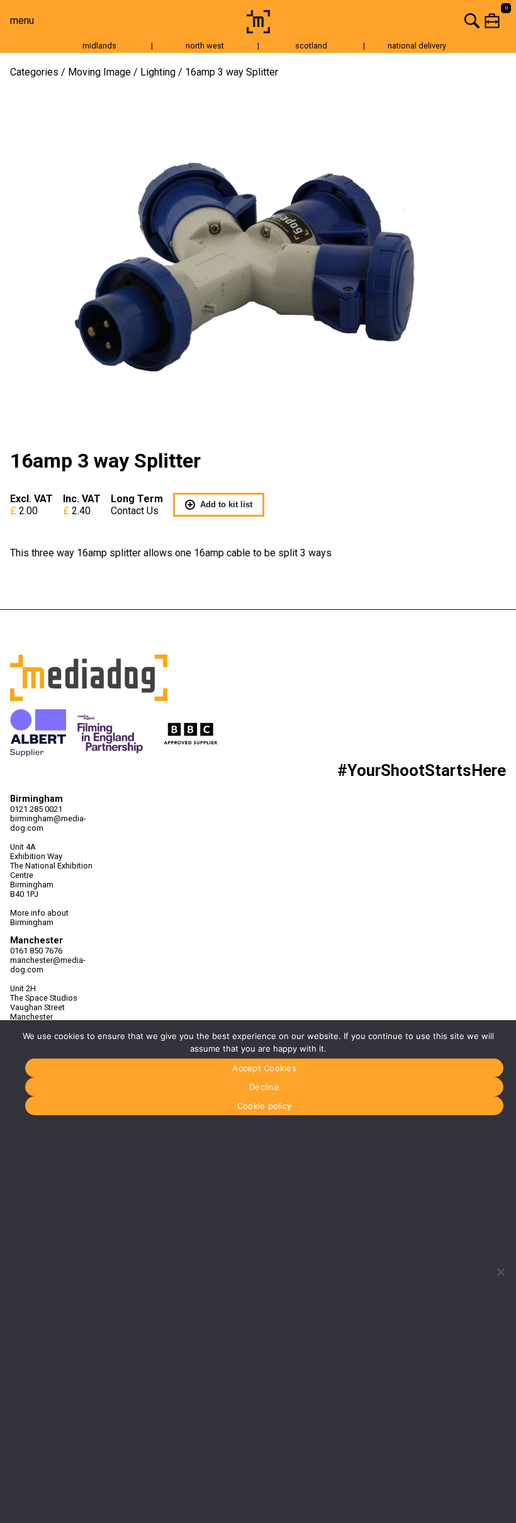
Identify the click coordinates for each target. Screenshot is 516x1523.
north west (205, 45)
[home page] (258, 30)
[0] (395, 20)
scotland (311, 45)
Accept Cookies (264, 1068)
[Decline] (500, 1272)
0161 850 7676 (36, 950)
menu (22, 20)
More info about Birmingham (39, 917)
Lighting (158, 72)
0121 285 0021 (36, 809)
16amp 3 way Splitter (231, 72)
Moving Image (99, 72)
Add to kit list (226, 504)
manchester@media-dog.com (48, 964)
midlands (99, 45)
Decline (264, 1087)
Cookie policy (264, 1106)
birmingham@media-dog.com (48, 823)
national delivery (417, 45)
